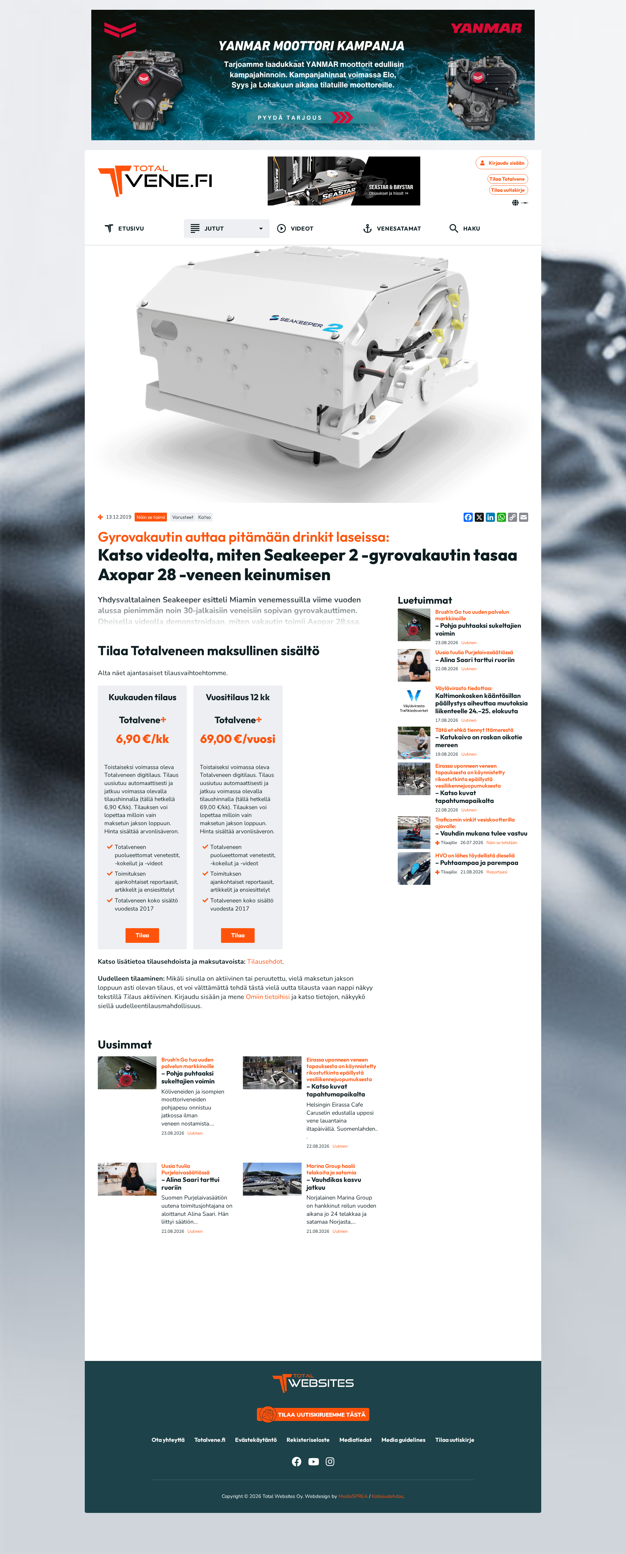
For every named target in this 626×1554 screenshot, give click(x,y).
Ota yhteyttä (168, 1439)
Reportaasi (496, 872)
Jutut (214, 228)
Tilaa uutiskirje (508, 190)
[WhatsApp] (501, 517)
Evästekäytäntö (256, 1439)
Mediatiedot (355, 1439)
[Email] (523, 517)
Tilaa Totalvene (507, 179)
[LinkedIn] (490, 517)
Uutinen (194, 1133)
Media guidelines (403, 1439)
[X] (479, 517)
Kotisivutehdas (387, 1496)
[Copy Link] (512, 517)
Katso (204, 517)
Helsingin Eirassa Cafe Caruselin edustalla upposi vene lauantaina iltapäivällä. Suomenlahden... (342, 1121)
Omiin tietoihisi (268, 996)
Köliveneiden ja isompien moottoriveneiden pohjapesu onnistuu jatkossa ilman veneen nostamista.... (192, 1108)
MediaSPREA (353, 1496)
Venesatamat (399, 228)
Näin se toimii (151, 517)
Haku (471, 228)
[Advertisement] (313, 1315)
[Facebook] (468, 517)
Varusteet (183, 517)
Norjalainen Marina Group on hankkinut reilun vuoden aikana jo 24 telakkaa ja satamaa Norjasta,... (341, 1210)
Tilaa (142, 935)
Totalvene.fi (209, 1439)
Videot (302, 228)
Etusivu (131, 228)
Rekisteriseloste (308, 1439)
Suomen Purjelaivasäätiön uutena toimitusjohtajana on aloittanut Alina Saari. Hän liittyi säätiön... (196, 1210)
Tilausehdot (264, 961)
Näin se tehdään (501, 843)
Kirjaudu (507, 163)
